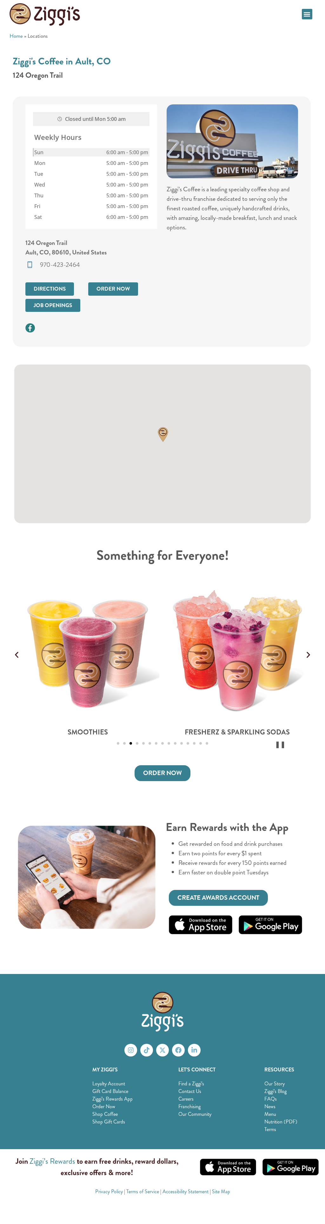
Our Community (194, 1114)
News (269, 1106)
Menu (270, 1114)
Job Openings (53, 305)
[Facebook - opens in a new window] (178, 1050)
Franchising (189, 1106)
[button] (307, 14)
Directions (50, 289)
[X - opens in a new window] (162, 1050)
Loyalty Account (108, 1083)
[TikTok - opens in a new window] (146, 1050)
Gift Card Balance (110, 1091)
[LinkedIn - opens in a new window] (194, 1050)
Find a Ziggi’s (191, 1083)
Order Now (113, 289)
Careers (186, 1098)
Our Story (274, 1083)
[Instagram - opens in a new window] (130, 1050)
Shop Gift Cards (108, 1121)
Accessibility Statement (185, 1191)
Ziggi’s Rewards (52, 1161)
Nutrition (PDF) (280, 1121)
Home (16, 36)
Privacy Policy (109, 1191)
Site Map (221, 1191)
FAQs (270, 1098)
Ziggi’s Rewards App (112, 1098)
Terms (270, 1129)
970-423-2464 (60, 264)
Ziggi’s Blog (275, 1091)
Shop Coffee (105, 1114)
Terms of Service (142, 1191)
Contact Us (189, 1091)
